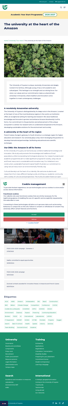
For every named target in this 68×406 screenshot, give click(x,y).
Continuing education (49, 312)
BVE (6, 305)
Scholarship (39, 343)
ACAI (6, 301)
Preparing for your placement (44, 356)
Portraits (42, 320)
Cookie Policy (33, 223)
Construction (53, 301)
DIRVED (41, 309)
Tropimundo (39, 385)
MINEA (27, 320)
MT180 (34, 320)
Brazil (44, 301)
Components (9, 348)
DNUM (49, 309)
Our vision (20, 40)
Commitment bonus (41, 359)
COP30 (55, 305)
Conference (46, 305)
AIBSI (13, 301)
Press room (9, 351)
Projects (51, 320)
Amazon (20, 301)
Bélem (13, 305)
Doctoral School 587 (11, 385)
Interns (42, 324)
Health (27, 324)
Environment (9, 312)
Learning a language (41, 364)
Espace (27, 312)
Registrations (39, 348)
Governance (9, 343)
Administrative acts (11, 364)
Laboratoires (40, 316)
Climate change (23, 305)
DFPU (34, 309)
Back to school (17, 324)
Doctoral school (22, 327)
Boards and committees (13, 346)
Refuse (34, 219)
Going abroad (39, 390)
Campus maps (10, 367)
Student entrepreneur (42, 362)
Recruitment (9, 354)
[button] (64, 184)
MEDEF (19, 320)
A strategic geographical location (45, 379)
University (12, 40)
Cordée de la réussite (12, 309)
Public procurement (11, 356)
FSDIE (15, 316)
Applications (39, 346)
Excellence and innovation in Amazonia (18, 379)
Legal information (11, 362)
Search (7, 324)
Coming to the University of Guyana (46, 382)
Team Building (9, 327)
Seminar (50, 324)
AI (20, 316)
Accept (34, 214)
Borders (7, 316)
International (28, 316)
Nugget (59, 320)
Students (33, 327)
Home (6, 40)
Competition (35, 305)
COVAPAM (26, 309)
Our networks (39, 393)
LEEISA (49, 316)
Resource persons (11, 359)
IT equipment (9, 320)
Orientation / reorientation (44, 351)
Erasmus (19, 312)
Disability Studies (40, 354)
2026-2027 (50, 15)
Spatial (35, 324)
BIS (39, 301)
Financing (36, 312)
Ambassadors (30, 301)
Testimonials (39, 387)
